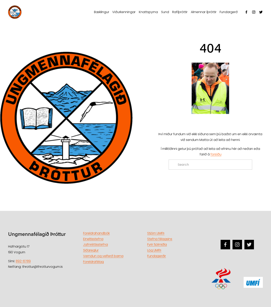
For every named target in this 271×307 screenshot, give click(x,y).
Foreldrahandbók (96, 233)
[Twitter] (261, 12)
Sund (165, 12)
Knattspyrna (148, 12)
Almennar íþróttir (203, 12)
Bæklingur (101, 12)
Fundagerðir (156, 256)
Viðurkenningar (124, 12)
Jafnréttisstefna (95, 244)
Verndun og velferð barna (103, 256)
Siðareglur (91, 250)
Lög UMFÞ (154, 250)
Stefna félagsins (159, 239)
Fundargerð (229, 12)
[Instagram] (254, 12)
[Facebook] (246, 12)
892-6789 (23, 261)
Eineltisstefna (93, 239)
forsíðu (215, 154)
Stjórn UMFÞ (155, 233)
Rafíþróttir (179, 12)
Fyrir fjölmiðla (157, 244)
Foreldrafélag (93, 261)
